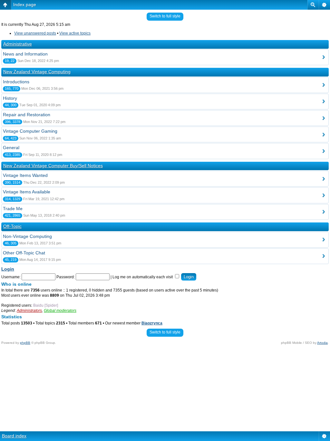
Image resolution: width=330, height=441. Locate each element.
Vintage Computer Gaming (30, 131)
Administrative (17, 43)
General (11, 147)
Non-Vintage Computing (27, 236)
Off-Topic (12, 226)
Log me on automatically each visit (143, 277)
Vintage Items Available (26, 191)
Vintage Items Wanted (25, 175)
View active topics (75, 33)
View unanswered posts (35, 33)
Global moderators (60, 310)
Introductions (16, 81)
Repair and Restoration (26, 114)
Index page (24, 4)
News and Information (25, 53)
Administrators (29, 310)
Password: (65, 277)
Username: (11, 277)
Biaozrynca (151, 323)
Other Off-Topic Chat (24, 252)
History (10, 98)
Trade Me (13, 208)
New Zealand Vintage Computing (37, 71)
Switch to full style (165, 16)
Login (7, 269)
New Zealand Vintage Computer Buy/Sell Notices (53, 165)
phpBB (25, 342)
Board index (14, 435)
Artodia (322, 342)
